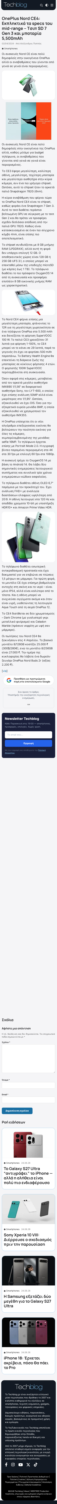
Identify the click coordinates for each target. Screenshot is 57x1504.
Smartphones (10, 48)
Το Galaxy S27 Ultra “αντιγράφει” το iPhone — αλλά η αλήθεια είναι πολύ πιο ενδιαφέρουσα (28, 1175)
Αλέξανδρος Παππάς (30, 43)
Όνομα (6, 1080)
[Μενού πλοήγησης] (52, 5)
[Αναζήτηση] (41, 5)
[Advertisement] (28, 888)
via (5, 670)
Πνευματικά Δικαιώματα (30, 1482)
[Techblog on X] (28, 1464)
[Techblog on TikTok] (35, 1464)
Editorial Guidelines (33, 1485)
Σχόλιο (6, 1042)
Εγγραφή (29, 743)
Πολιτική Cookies (17, 1479)
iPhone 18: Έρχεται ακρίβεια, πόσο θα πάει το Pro (26, 1362)
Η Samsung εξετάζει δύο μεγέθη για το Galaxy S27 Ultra (27, 1301)
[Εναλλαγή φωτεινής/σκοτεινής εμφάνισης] (46, 5)
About (26, 1491)
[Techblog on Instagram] (13, 1464)
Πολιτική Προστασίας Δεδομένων (34, 1477)
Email (5, 1094)
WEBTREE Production (40, 1491)
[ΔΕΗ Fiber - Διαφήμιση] (28, 121)
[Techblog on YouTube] (20, 1464)
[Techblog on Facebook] (6, 1464)
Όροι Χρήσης (12, 1477)
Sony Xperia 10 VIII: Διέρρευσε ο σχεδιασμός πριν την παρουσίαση (28, 1239)
